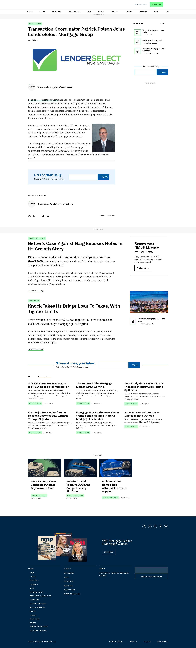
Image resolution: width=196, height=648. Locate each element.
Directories (56, 11)
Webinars (128, 11)
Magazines (69, 573)
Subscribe (156, 4)
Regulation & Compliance (40, 596)
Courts (33, 623)
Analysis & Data (74, 11)
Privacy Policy (162, 641)
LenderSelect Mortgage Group (43, 99)
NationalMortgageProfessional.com (56, 87)
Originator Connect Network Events (113, 574)
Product (34, 580)
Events (42, 11)
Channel (33, 584)
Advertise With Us (115, 641)
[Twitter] (43, 216)
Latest (29, 11)
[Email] (47, 216)
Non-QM (101, 11)
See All (162, 23)
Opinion (33, 615)
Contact (147, 641)
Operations (34, 619)
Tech (89, 11)
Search (166, 5)
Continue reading (35, 291)
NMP (167, 11)
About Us (133, 641)
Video (156, 11)
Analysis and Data (39, 495)
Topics (114, 11)
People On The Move (38, 630)
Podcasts (143, 11)
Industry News (35, 24)
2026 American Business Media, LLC (42, 641)
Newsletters (140, 4)
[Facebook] (29, 216)
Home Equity (34, 301)
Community (34, 600)
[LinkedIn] (34, 216)
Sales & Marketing (38, 607)
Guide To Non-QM (72, 594)
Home (32, 573)
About (102, 569)
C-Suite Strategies (37, 238)
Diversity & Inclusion (39, 627)
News (30, 569)
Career (33, 611)
